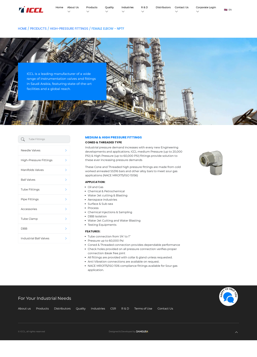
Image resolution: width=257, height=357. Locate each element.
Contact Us (165, 308)
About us (24, 308)
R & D (125, 308)
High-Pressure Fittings (69, 28)
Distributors (163, 7)
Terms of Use (143, 308)
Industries (98, 308)
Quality (81, 308)
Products (38, 28)
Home (59, 7)
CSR (113, 308)
